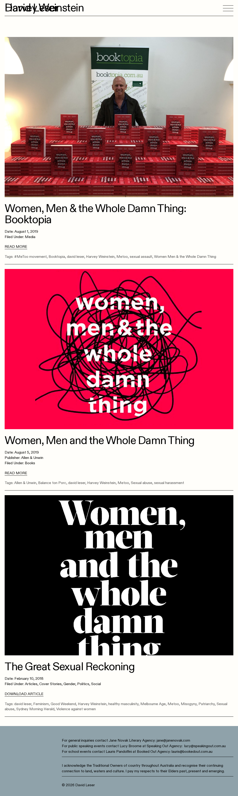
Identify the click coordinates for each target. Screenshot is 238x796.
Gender (69, 684)
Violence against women (76, 709)
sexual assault (141, 256)
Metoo (122, 256)
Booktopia (57, 256)
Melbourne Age (153, 704)
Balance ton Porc (52, 483)
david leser (75, 256)
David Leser (32, 8)
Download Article (24, 694)
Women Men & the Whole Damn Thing (185, 256)
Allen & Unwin (25, 483)
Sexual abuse (141, 483)
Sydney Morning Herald (35, 709)
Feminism (41, 704)
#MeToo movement (30, 256)
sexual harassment (169, 483)
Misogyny (189, 704)
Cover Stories (50, 684)
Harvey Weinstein (100, 256)
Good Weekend (63, 704)
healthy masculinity (123, 704)
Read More (16, 246)
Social (96, 684)
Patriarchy (206, 704)
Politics (83, 684)
